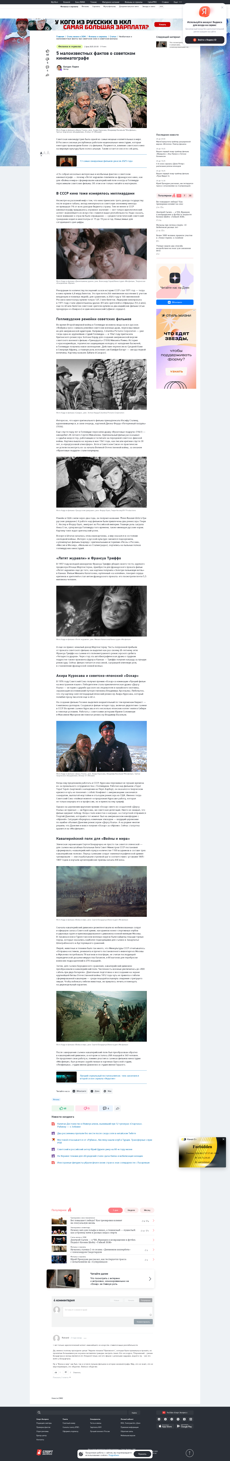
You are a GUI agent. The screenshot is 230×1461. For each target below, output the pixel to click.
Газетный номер (69, 1423)
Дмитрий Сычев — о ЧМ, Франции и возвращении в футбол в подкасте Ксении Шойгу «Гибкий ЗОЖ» (174, 214)
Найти (134, 1413)
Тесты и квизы (95, 1423)
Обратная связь (127, 1431)
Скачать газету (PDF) (71, 1427)
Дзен (97, 1091)
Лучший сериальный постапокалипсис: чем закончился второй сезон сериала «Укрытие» (109, 1077)
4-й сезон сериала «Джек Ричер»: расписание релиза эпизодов (170, 164)
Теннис (93, 2)
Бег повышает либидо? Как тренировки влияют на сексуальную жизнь (96, 1221)
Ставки (165, 2)
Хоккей (66, 2)
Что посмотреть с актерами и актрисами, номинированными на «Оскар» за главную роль (109, 1281)
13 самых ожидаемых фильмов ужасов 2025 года (106, 161)
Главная (60, 36)
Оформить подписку (70, 1431)
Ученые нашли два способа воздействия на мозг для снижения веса (173, 248)
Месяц (147, 1210)
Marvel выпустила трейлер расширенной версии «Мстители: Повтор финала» (173, 142)
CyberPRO (152, 2)
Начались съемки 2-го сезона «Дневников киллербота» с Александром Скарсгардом (101, 1251)
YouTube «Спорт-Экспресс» (177, 1412)
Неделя (131, 1210)
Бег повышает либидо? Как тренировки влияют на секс (169, 202)
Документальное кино (129, 6)
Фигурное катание (110, 2)
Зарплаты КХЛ (95, 1427)
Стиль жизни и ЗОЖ (77, 36)
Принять (142, 1454)
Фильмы (85, 6)
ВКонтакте (81, 1091)
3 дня (115, 1210)
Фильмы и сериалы (133, 2)
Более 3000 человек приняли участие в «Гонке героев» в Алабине (174, 236)
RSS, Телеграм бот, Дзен (130, 1423)
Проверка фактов (43, 1427)
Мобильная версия (128, 1435)
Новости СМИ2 (57, 1398)
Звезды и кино (148, 6)
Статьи (113, 36)
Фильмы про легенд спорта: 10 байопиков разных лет (171, 226)
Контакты (40, 1440)
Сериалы (96, 6)
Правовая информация (130, 1427)
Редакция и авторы (44, 1423)
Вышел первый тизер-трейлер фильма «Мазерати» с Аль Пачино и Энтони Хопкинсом (172, 153)
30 (190, 195)
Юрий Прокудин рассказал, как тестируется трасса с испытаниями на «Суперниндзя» (98, 1260)
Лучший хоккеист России (100, 1431)
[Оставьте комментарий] (108, 1309)
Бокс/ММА (80, 2)
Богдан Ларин (71, 66)
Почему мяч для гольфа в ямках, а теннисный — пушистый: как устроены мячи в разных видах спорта (103, 1231)
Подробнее (114, 1455)
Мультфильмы (109, 6)
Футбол (54, 2)
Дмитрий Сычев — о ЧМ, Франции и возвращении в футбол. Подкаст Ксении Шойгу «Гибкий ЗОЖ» (103, 1241)
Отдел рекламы (42, 1431)
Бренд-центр (41, 1435)
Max (109, 1091)
